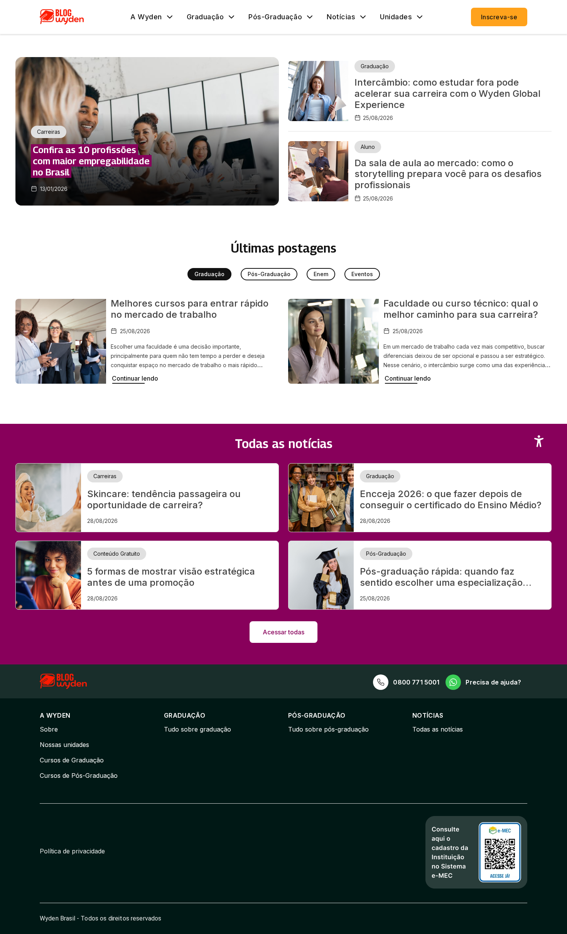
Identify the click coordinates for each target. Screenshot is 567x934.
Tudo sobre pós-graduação (328, 729)
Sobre (49, 729)
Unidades (396, 17)
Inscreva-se (499, 17)
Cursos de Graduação (72, 760)
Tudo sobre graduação (197, 729)
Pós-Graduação (275, 17)
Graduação (205, 17)
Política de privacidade (72, 851)
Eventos (362, 274)
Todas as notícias (437, 729)
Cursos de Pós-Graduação (79, 775)
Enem (321, 274)
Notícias (341, 17)
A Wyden (146, 17)
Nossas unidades (64, 745)
